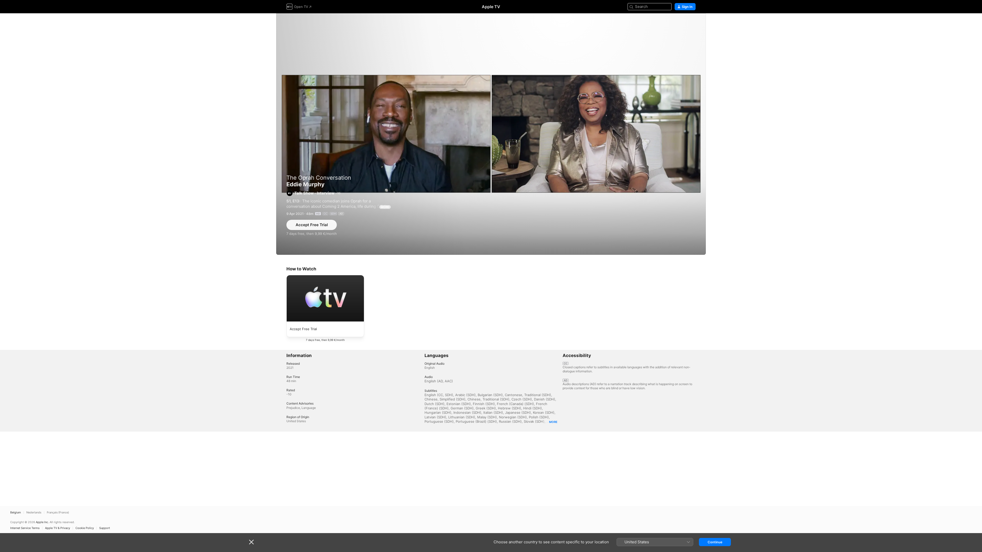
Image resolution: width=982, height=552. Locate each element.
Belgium (15, 512)
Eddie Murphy (491, 134)
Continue (715, 542)
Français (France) (58, 512)
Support (104, 528)
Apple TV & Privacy (57, 528)
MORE (385, 207)
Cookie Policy (84, 528)
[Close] (251, 542)
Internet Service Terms (25, 528)
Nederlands (33, 512)
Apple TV (491, 6)
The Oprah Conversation (318, 177)
